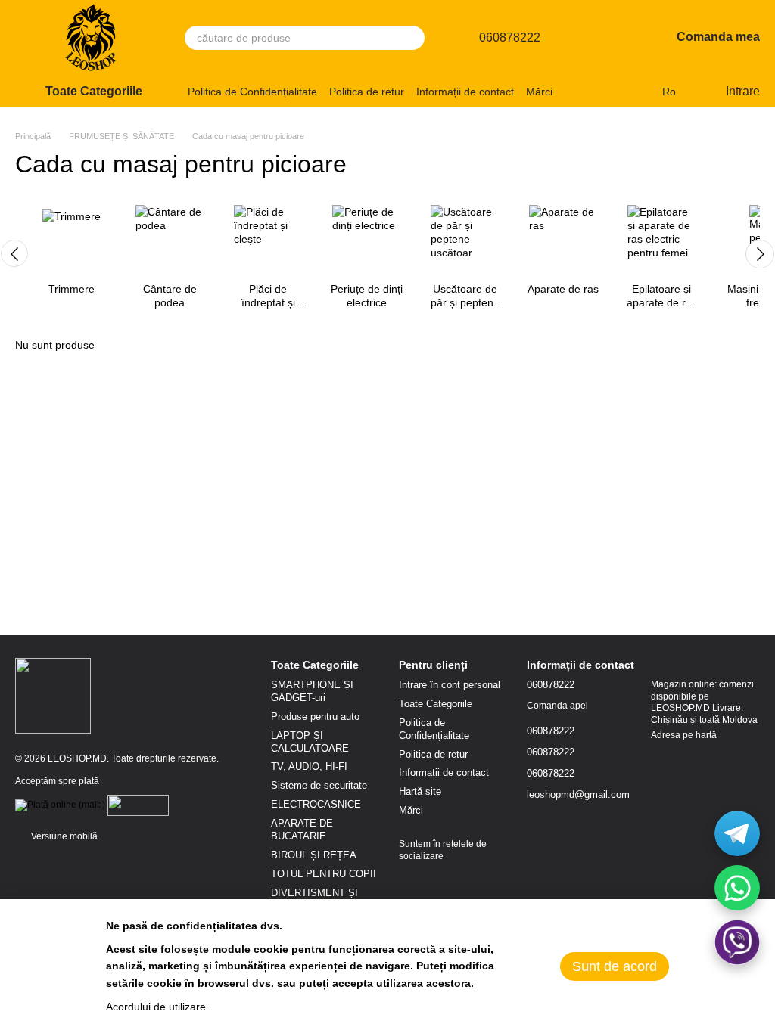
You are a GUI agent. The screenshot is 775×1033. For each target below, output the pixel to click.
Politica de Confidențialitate (252, 91)
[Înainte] (759, 254)
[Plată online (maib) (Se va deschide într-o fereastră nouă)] (60, 805)
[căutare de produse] (412, 38)
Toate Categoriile (435, 703)
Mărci (539, 91)
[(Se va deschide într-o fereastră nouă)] (138, 805)
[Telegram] (737, 833)
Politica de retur (366, 91)
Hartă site (420, 791)
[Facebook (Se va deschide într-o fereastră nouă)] (641, 91)
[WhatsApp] (737, 887)
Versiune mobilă (63, 836)
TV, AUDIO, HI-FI (309, 766)
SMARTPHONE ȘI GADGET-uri (312, 691)
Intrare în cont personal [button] (449, 684)
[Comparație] (580, 38)
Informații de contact (465, 91)
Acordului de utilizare (156, 1006)
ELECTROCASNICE (316, 804)
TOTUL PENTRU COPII (323, 873)
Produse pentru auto (315, 716)
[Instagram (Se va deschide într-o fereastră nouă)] (623, 91)
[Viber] (737, 942)
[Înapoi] (14, 253)
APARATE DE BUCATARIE (302, 829)
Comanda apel (557, 705)
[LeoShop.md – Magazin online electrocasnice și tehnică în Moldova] (53, 695)
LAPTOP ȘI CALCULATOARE (310, 742)
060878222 (509, 37)
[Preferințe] (619, 38)
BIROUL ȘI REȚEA (313, 855)
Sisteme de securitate (319, 785)
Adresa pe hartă (684, 735)
